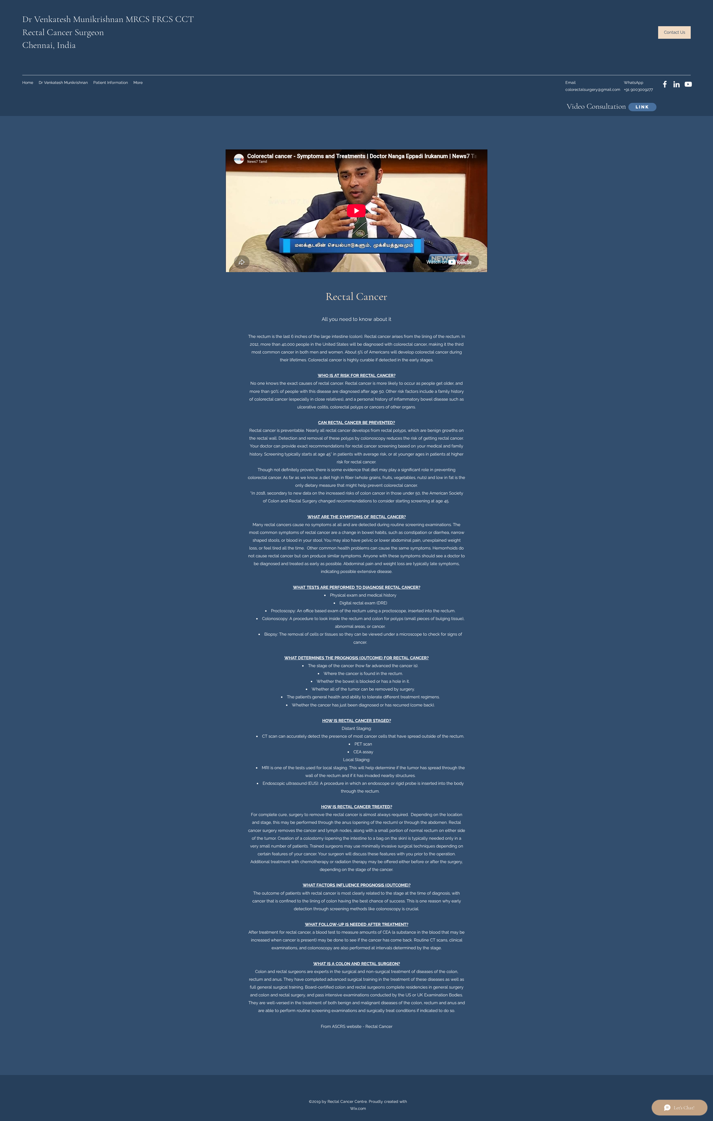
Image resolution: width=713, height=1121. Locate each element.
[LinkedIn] (676, 84)
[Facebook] (664, 84)
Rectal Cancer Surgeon (63, 32)
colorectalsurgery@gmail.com (592, 89)
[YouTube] (688, 84)
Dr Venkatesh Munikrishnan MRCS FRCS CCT (108, 19)
